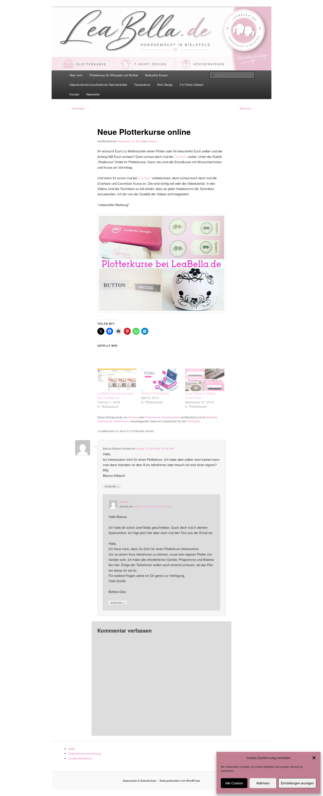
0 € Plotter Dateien (191, 84)
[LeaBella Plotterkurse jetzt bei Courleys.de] (117, 380)
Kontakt (74, 94)
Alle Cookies (234, 783)
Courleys (180, 156)
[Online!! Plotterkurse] (160, 380)
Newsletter (93, 94)
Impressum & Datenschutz (139, 781)
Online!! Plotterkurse (155, 393)
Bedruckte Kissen (156, 75)
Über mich (75, 75)
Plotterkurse (152, 417)
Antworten (112, 486)
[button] (314, 758)
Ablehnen (263, 783)
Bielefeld (211, 417)
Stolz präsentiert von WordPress (180, 781)
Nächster (247, 108)
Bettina (152, 141)
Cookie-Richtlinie (80, 758)
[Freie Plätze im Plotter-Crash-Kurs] (204, 380)
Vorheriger (76, 108)
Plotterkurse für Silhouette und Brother (113, 75)
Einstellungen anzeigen (297, 783)
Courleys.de (105, 421)
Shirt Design (165, 84)
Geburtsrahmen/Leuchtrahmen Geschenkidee (98, 84)
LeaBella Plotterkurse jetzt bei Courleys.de (115, 395)
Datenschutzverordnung (84, 753)
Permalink (193, 421)
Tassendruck (142, 84)
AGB (71, 749)
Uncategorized (171, 417)
